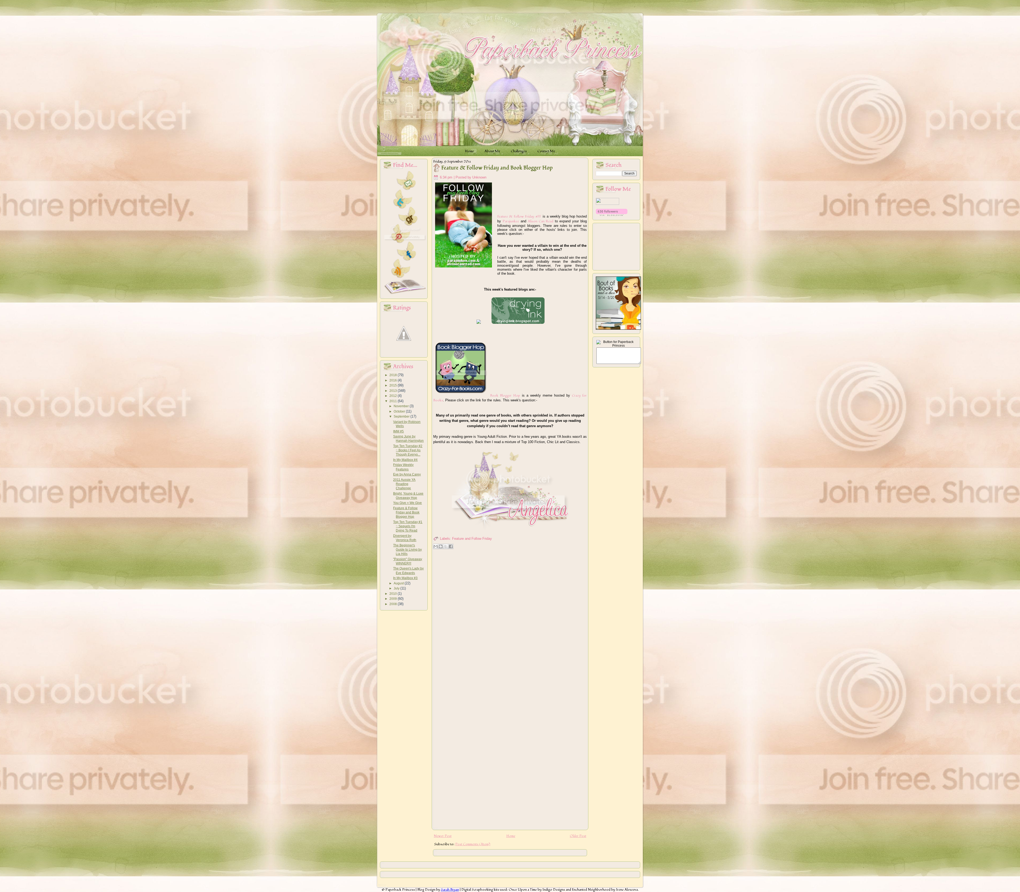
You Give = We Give (407, 503)
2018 (393, 375)
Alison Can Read (541, 221)
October (400, 411)
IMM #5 (398, 431)
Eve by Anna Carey (407, 474)
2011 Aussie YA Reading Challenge (404, 484)
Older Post (578, 836)
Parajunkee (511, 221)
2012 (393, 396)
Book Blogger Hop (505, 395)
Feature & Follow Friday (515, 216)
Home (510, 836)
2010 (393, 594)
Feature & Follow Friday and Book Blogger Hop (406, 512)
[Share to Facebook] (450, 546)
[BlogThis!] (440, 546)
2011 (393, 401)
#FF (538, 216)
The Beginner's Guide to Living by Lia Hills (407, 549)
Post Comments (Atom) (472, 844)
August (399, 583)
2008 (393, 604)
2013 (393, 391)
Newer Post (443, 836)
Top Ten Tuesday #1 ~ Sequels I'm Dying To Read (407, 526)
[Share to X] (445, 546)
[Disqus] (510, 619)
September (402, 416)
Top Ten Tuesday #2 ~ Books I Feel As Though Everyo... (407, 450)
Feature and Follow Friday (472, 539)
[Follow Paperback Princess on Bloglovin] (611, 215)
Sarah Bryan (450, 889)
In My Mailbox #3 (405, 578)
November (402, 406)
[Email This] (435, 546)
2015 (393, 385)
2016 (393, 380)
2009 (393, 599)
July (397, 588)
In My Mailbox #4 (405, 460)
